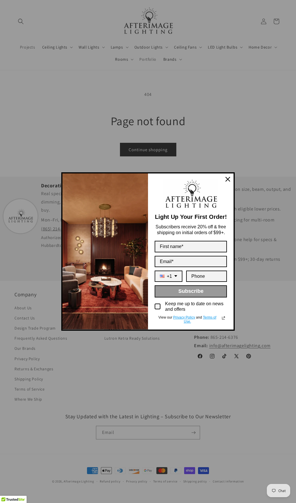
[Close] (228, 179)
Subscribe (191, 291)
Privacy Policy (184, 317)
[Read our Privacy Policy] (223, 318)
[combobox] (168, 276)
